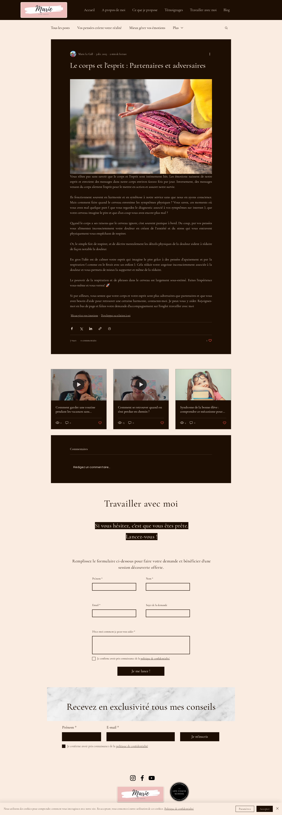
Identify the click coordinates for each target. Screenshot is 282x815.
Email (95, 605)
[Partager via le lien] (100, 328)
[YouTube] (151, 778)
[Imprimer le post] (109, 328)
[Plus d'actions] (209, 54)
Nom (148, 578)
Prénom (96, 578)
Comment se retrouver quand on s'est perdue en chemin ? (140, 409)
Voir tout (226, 362)
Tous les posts (60, 28)
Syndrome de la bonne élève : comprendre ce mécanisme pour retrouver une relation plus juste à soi (203, 409)
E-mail (111, 727)
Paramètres (245, 809)
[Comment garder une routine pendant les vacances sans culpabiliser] (78, 384)
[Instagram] (133, 778)
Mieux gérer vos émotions (147, 28)
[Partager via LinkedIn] (90, 328)
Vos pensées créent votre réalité (99, 28)
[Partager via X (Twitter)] (81, 328)
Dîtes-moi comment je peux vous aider (112, 631)
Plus (176, 28)
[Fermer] (277, 809)
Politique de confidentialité (179, 808)
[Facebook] (142, 778)
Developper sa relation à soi (115, 315)
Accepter (265, 809)
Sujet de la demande (156, 605)
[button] (226, 27)
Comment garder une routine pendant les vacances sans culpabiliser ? (75, 409)
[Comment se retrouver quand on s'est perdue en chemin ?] (141, 384)
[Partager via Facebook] (72, 328)
